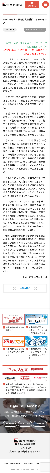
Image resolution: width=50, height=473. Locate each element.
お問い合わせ (28, 464)
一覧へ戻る (25, 288)
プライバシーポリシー (12, 464)
